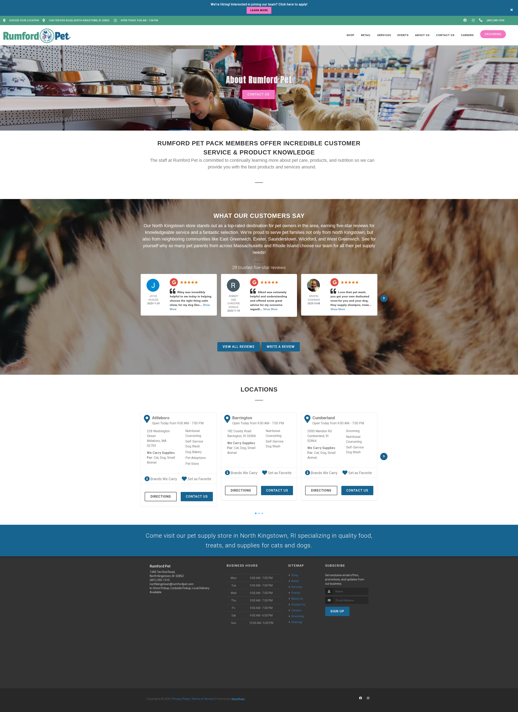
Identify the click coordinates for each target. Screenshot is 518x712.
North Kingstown (348, 232)
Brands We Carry (163, 479)
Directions (161, 496)
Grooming (353, 431)
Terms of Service (202, 698)
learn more (259, 10)
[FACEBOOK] (465, 20)
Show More (270, 309)
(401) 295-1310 (160, 580)
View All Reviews (239, 347)
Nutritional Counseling (193, 433)
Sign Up (337, 611)
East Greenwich (235, 239)
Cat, (156, 458)
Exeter (259, 239)
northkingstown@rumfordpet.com (172, 584)
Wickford (307, 239)
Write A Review (281, 347)
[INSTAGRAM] (473, 20)
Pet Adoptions (195, 458)
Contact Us (258, 94)
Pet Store (192, 464)
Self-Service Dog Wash (194, 444)
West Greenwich (343, 239)
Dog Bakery (193, 452)
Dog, (163, 458)
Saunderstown (282, 239)
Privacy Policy (181, 698)
